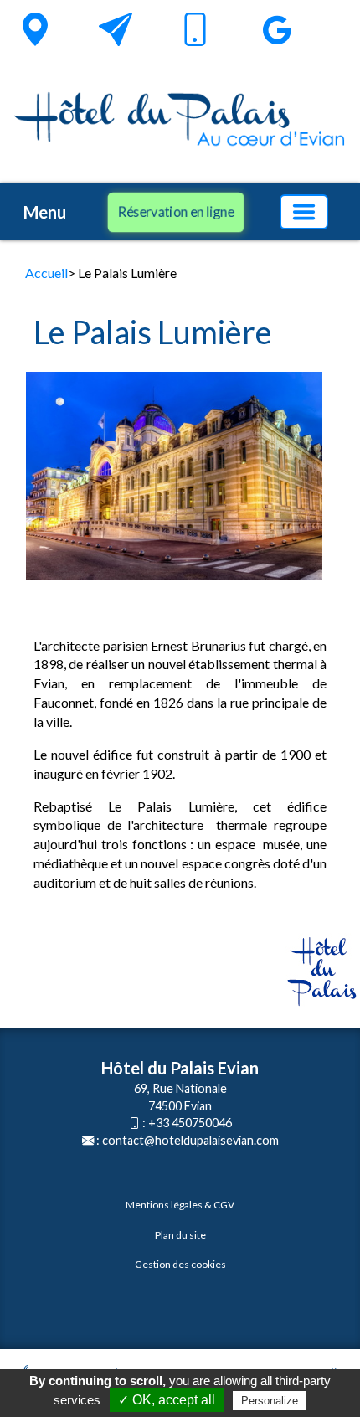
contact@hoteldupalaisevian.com (190, 1140)
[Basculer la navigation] (304, 211)
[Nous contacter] (115, 29)
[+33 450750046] (195, 32)
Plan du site (180, 1235)
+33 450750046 (190, 1123)
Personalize (269, 1400)
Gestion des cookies (180, 1264)
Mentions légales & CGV (180, 1204)
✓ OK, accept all (166, 1400)
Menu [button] (44, 212)
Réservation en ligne (175, 211)
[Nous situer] (35, 29)
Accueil (46, 273)
